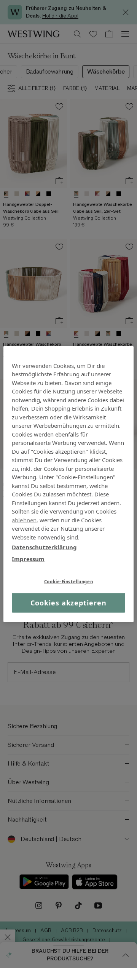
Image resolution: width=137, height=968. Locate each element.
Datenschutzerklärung (44, 547)
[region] (68, 484)
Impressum (28, 558)
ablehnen (24, 519)
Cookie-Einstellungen (68, 581)
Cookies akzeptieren (68, 602)
